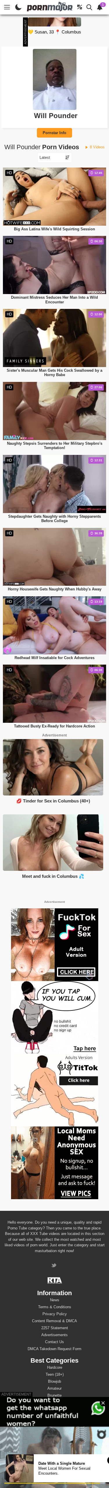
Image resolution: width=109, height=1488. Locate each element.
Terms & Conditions (54, 1307)
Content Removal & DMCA (54, 1321)
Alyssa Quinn (54, 1421)
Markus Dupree (54, 1435)
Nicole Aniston (54, 1449)
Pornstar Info (54, 133)
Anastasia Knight (54, 1442)
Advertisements (54, 1335)
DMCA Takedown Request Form (54, 1349)
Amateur (54, 1388)
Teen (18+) (55, 1374)
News (54, 1300)
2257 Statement (54, 1328)
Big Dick (54, 1402)
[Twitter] (54, 1266)
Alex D (54, 1428)
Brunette (54, 1395)
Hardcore (54, 1367)
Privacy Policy (54, 1314)
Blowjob (54, 1381)
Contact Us (54, 1342)
